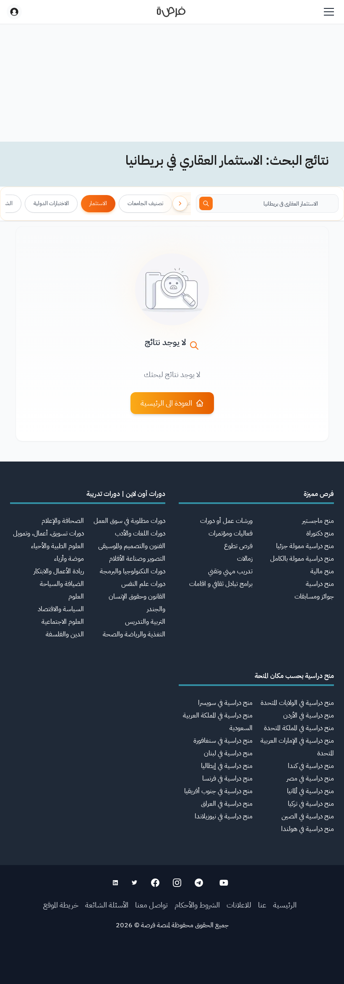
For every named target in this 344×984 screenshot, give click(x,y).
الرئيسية (285, 904)
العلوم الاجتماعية (63, 622)
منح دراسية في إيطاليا (227, 766)
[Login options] (14, 11)
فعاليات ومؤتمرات (230, 533)
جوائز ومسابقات (314, 596)
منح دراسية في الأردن (308, 715)
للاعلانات (239, 904)
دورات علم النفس (143, 584)
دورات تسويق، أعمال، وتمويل (48, 533)
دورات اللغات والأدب (140, 533)
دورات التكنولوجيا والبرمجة (132, 571)
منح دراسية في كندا (311, 766)
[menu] (329, 12)
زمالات (245, 559)
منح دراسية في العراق (227, 804)
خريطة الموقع (60, 904)
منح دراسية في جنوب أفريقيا (218, 791)
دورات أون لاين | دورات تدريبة (125, 494)
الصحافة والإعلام (63, 521)
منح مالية (322, 571)
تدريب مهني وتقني (230, 571)
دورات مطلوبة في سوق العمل (129, 521)
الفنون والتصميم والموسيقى (131, 546)
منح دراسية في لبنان (228, 753)
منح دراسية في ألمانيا (310, 791)
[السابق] (180, 203)
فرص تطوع (238, 546)
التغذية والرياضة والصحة (134, 634)
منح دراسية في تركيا (311, 804)
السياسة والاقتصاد (61, 609)
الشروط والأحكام (197, 904)
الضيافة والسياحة (62, 584)
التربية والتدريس (145, 622)
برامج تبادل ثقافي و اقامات (221, 584)
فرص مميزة (319, 494)
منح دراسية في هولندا (307, 829)
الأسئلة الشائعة (106, 904)
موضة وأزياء (69, 559)
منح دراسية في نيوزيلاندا (224, 816)
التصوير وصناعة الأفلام (137, 559)
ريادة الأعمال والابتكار (59, 571)
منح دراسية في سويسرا (225, 703)
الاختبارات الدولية (51, 203)
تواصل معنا (151, 904)
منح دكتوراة (320, 533)
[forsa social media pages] (224, 882)
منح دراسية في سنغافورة (223, 741)
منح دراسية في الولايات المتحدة (297, 703)
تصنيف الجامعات (145, 203)
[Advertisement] (172, 965)
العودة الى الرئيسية (166, 403)
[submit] (206, 203)
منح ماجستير (318, 521)
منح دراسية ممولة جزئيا (305, 546)
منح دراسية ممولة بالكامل (302, 559)
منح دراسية (320, 584)
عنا (262, 904)
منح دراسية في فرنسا (227, 778)
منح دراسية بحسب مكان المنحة (294, 676)
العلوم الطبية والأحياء (57, 546)
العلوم (76, 596)
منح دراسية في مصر (310, 778)
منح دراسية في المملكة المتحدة (299, 728)
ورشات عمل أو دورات (226, 521)
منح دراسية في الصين (307, 816)
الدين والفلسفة (65, 634)
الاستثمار (98, 203)
